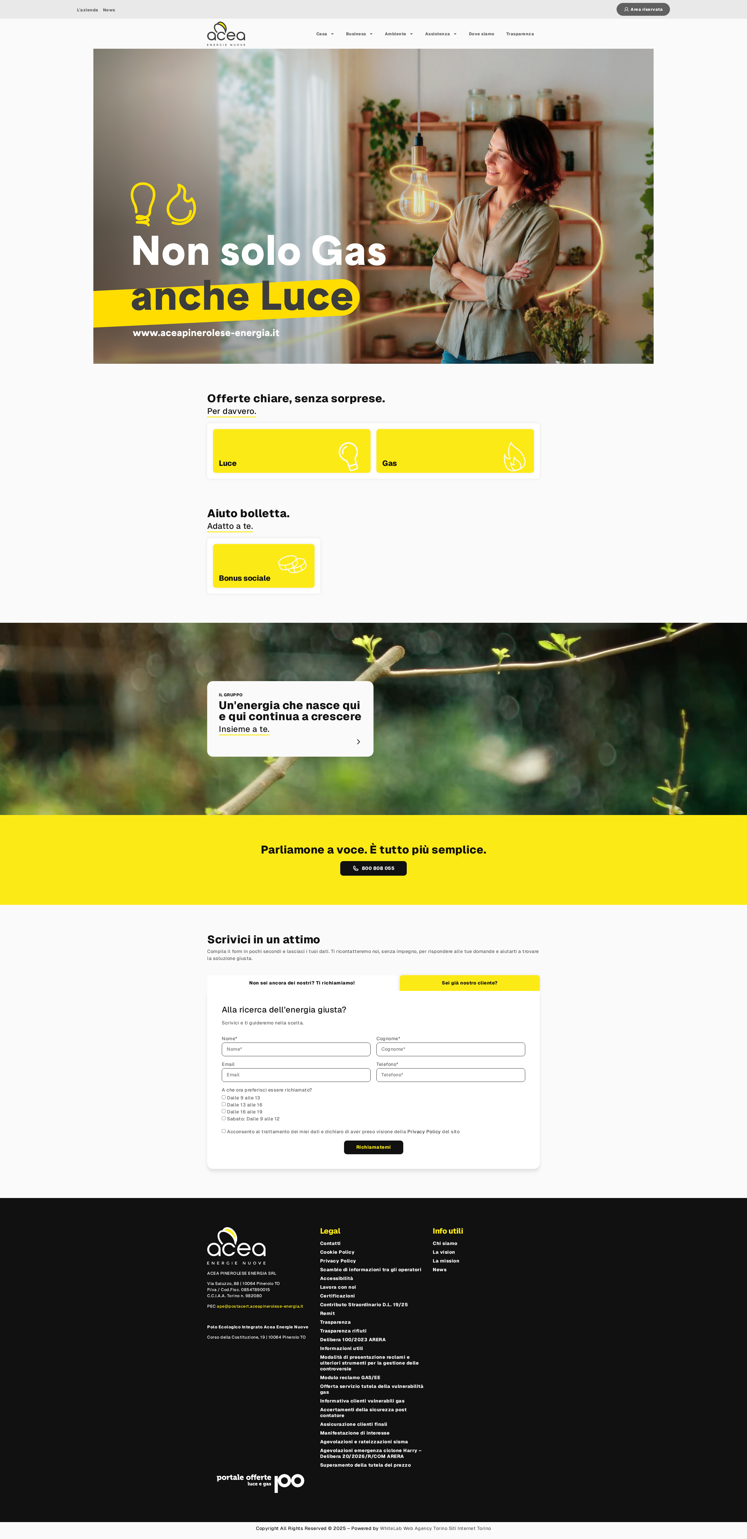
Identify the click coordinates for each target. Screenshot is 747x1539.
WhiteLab (391, 1528)
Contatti (330, 1243)
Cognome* (388, 1039)
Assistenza (437, 33)
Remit (327, 1313)
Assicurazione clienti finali (354, 1424)
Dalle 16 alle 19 (244, 1112)
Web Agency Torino (425, 1528)
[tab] (302, 983)
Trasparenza (520, 33)
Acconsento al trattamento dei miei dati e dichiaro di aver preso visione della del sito (343, 1132)
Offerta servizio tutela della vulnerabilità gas (372, 1389)
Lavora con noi (338, 1287)
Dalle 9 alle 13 (243, 1098)
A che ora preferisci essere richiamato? (267, 1090)
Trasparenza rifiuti (343, 1331)
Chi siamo (445, 1243)
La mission (446, 1261)
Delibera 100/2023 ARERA (353, 1340)
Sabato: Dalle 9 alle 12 (253, 1119)
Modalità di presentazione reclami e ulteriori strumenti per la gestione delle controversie (369, 1363)
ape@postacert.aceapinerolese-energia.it (260, 1306)
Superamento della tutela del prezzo (365, 1465)
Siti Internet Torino (470, 1528)
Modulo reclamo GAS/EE (350, 1378)
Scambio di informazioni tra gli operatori (371, 1270)
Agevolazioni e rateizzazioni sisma (364, 1442)
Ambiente (395, 33)
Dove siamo (482, 33)
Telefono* (387, 1064)
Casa (321, 33)
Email (228, 1064)
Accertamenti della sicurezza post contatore (363, 1413)
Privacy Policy (424, 1132)
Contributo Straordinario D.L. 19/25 (364, 1305)
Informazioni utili (341, 1348)
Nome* (230, 1039)
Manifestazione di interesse (355, 1433)
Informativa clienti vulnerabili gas (362, 1401)
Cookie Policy (337, 1252)
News (439, 1270)
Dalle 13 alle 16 (244, 1105)
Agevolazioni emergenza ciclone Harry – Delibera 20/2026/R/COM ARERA (371, 1453)
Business (356, 33)
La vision (444, 1252)
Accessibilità (336, 1278)
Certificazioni (337, 1296)
